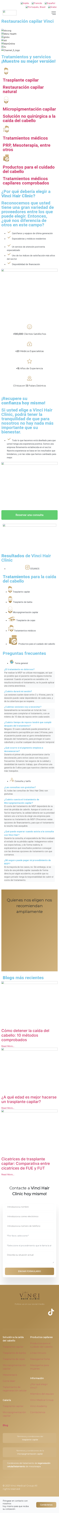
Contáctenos (37, 1412)
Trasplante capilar (21, 80)
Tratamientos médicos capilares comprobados (26, 181)
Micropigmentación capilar (29, 109)
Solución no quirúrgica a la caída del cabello (29, 118)
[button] (29, 669)
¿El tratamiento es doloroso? (19, 669)
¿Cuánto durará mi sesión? (18, 691)
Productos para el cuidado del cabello (29, 169)
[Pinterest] (42, 1312)
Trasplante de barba (14, 1353)
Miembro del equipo (42, 1394)
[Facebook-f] (18, 1312)
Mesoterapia (10, 1375)
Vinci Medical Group (42, 1400)
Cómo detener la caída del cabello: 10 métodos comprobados (25, 1035)
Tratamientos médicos (25, 138)
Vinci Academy (38, 1406)
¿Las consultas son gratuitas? (20, 787)
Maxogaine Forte (40, 1359)
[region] (29, 941)
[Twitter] (30, 1319)
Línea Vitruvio (38, 1353)
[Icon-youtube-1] (9, 1312)
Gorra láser (9, 1381)
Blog (5, 1425)
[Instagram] (34, 1312)
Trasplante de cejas (14, 1359)
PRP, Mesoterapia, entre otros (26, 147)
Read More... (7, 1046)
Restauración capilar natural (23, 89)
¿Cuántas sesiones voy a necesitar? (22, 707)
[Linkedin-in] (26, 1312)
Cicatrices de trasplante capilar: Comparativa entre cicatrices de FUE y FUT (25, 1163)
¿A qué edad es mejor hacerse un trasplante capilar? (29, 1099)
